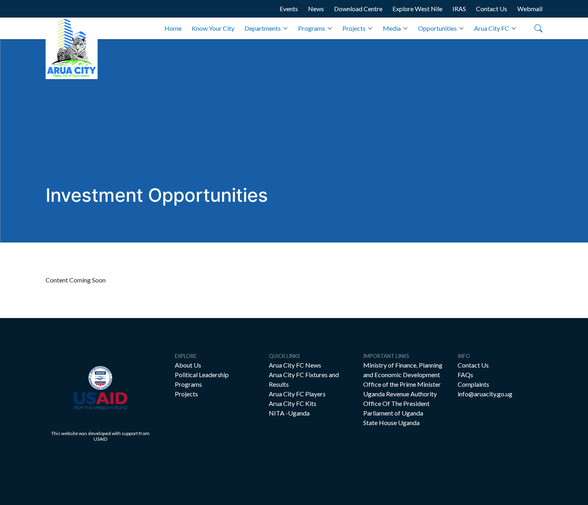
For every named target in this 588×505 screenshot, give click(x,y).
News (316, 8)
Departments (262, 28)
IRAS (459, 8)
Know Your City (213, 28)
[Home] (72, 48)
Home (173, 28)
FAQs (465, 374)
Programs (311, 28)
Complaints (473, 384)
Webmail (529, 8)
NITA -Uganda (289, 413)
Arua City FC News (295, 365)
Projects (354, 28)
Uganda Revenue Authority (400, 394)
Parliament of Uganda (393, 413)
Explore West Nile (417, 8)
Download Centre (358, 8)
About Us (188, 365)
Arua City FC (491, 28)
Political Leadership (202, 374)
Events (289, 8)
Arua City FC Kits (292, 403)
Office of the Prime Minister (402, 384)
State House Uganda (391, 422)
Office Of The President (396, 403)
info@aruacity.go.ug (485, 394)
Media (392, 28)
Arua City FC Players (297, 394)
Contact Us (491, 8)
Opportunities (437, 28)
